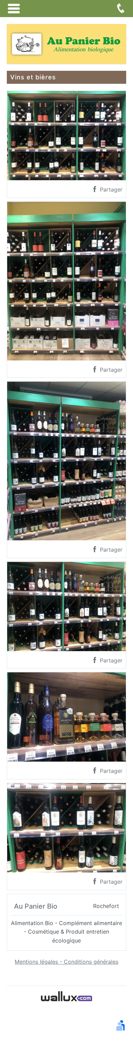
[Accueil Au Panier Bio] (66, 43)
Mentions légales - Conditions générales (66, 961)
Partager (110, 189)
